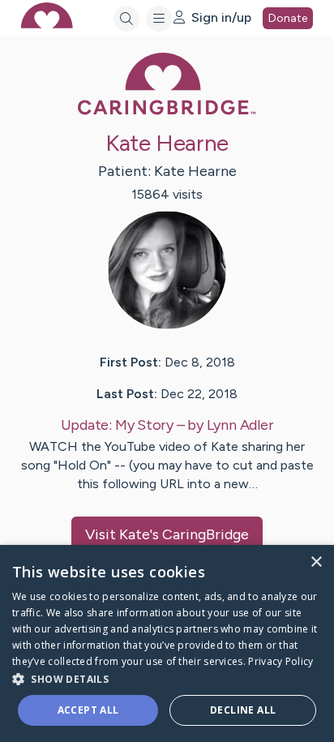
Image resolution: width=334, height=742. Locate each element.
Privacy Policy (280, 661)
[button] (167, 678)
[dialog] (167, 643)
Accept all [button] (88, 710)
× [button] (316, 562)
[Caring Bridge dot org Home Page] (167, 111)
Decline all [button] (243, 710)
